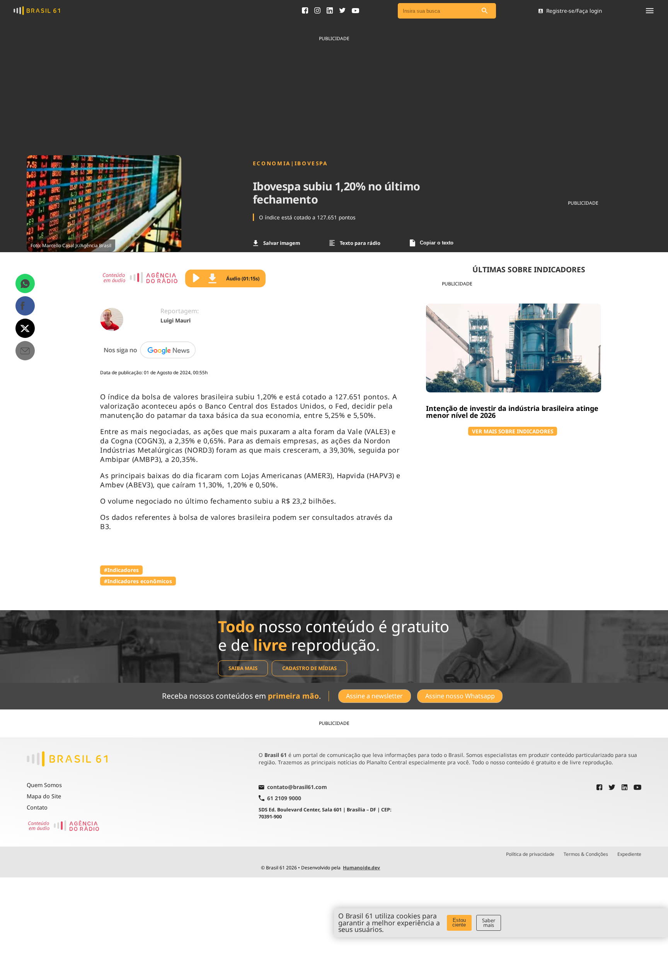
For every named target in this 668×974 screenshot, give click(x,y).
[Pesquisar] (484, 11)
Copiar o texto (436, 243)
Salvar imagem (281, 242)
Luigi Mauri (175, 320)
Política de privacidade (530, 854)
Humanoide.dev (361, 867)
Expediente (629, 854)
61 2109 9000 (284, 798)
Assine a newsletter (374, 696)
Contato (37, 807)
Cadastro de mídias (309, 668)
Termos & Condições (586, 854)
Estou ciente (459, 922)
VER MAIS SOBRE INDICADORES (512, 431)
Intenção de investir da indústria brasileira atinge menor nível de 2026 (512, 412)
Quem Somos (44, 785)
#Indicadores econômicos (138, 581)
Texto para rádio (360, 242)
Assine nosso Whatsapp (460, 696)
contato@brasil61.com (297, 787)
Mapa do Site (44, 796)
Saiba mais (242, 668)
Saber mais (488, 923)
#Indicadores (121, 570)
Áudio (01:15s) (242, 278)
